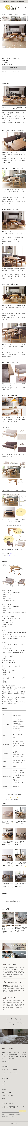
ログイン (5, 985)
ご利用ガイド (4, 1081)
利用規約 (4, 1089)
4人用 (16, 14)
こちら (15, 971)
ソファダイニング (22, 14)
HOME (3, 14)
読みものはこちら (5, 1061)
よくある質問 (4, 1084)
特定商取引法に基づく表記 (7, 1095)
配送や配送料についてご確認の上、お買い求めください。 (14, 72)
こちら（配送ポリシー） (12, 1004)
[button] (3, 39)
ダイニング (9, 14)
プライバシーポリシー (6, 1092)
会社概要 (4, 1098)
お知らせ (4, 1086)
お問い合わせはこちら (8, 1069)
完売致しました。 (14, 67)
